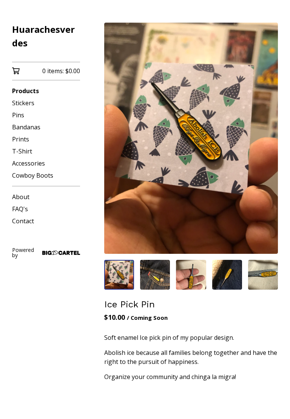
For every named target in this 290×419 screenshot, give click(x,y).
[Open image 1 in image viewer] (191, 138)
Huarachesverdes (43, 36)
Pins (18, 115)
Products (25, 91)
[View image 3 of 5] (191, 275)
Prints (20, 139)
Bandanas (26, 127)
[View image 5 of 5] (263, 275)
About (20, 197)
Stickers (23, 103)
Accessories (28, 163)
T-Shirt (22, 151)
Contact (23, 221)
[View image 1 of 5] (119, 275)
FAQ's (20, 209)
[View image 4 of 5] (227, 275)
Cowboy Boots (32, 175)
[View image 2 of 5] (155, 275)
